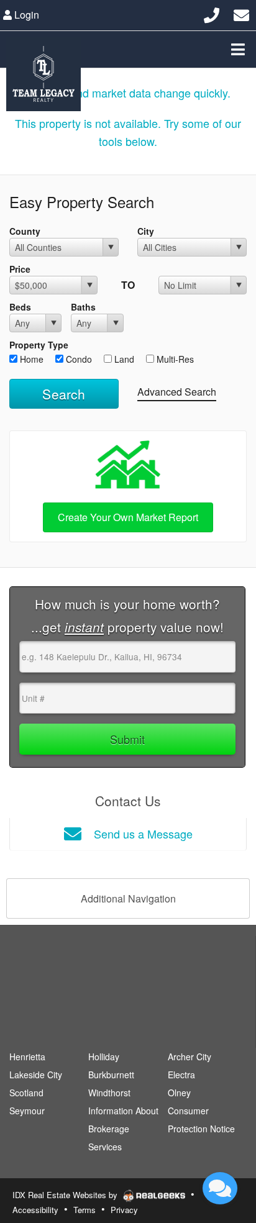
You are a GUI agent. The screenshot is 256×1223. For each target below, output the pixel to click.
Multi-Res (174, 359)
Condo (77, 359)
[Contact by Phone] (211, 13)
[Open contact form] (241, 13)
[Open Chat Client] (220, 1188)
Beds (20, 307)
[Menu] (238, 49)
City (145, 231)
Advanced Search (176, 391)
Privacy (124, 1210)
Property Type (38, 345)
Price (19, 269)
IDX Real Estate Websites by (66, 1195)
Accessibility (35, 1210)
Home (30, 359)
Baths (83, 307)
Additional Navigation (128, 898)
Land (123, 359)
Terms (84, 1210)
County (24, 231)
